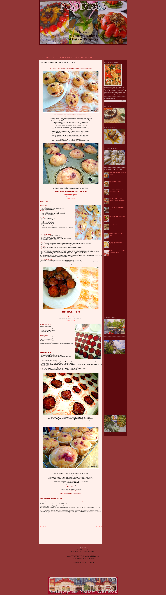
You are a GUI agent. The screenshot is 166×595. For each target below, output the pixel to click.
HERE (63, 493)
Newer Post (43, 526)
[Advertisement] (83, 50)
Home (71, 526)
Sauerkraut (83, 520)
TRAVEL (77, 57)
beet (51, 520)
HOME (42, 57)
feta (62, 520)
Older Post (99, 526)
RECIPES (54, 57)
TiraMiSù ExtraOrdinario (115, 224)
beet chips (57, 520)
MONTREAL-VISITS (86, 57)
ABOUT (48, 57)
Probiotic (66, 520)
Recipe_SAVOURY (74, 520)
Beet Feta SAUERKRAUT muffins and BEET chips (57, 62)
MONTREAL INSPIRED (66, 57)
